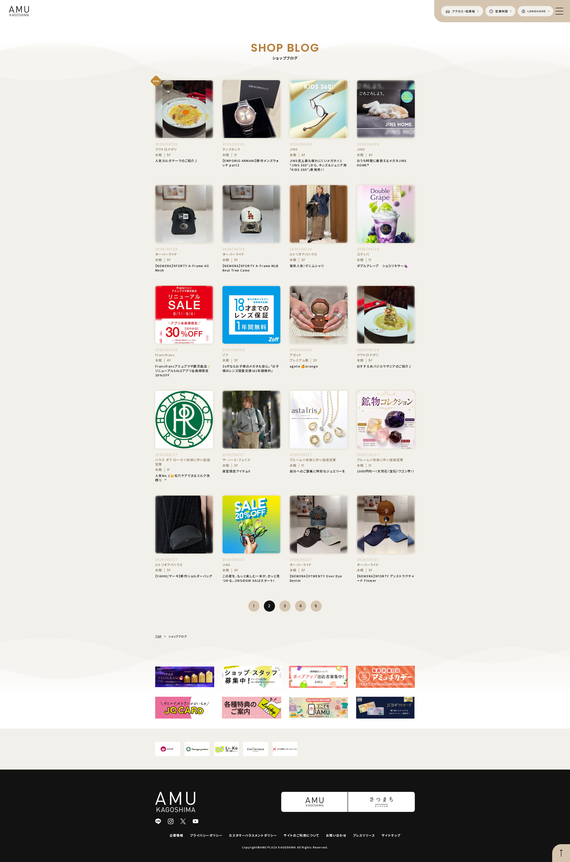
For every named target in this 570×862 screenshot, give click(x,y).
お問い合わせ (336, 835)
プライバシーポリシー (206, 835)
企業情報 (176, 835)
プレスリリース (364, 835)
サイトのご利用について (301, 835)
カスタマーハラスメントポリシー (253, 835)
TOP (158, 636)
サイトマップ (391, 835)
